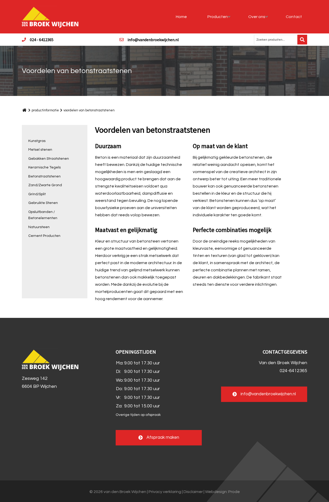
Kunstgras (36, 141)
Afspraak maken (163, 437)
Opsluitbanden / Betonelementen (42, 215)
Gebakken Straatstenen (48, 158)
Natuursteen (39, 227)
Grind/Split (37, 194)
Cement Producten (44, 236)
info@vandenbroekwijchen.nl (153, 39)
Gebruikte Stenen (43, 203)
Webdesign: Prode (222, 492)
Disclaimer (193, 492)
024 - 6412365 (41, 39)
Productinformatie (45, 110)
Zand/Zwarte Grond (45, 185)
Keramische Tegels (44, 167)
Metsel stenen (40, 149)
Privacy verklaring (165, 492)
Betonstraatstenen (44, 176)
